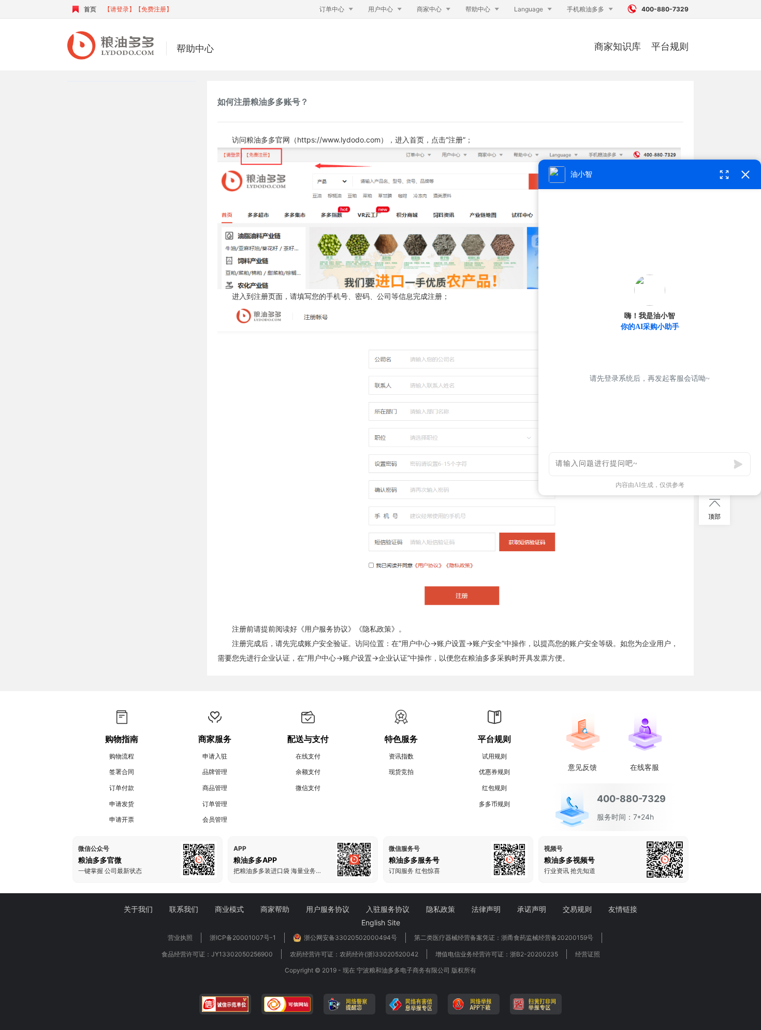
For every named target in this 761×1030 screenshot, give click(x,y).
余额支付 (308, 772)
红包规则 (494, 788)
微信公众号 (93, 849)
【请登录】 (119, 9)
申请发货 (121, 804)
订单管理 (214, 804)
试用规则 (494, 756)
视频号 (553, 849)
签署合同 (121, 772)
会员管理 (214, 819)
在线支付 (308, 756)
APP (239, 849)
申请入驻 (214, 756)
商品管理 (214, 788)
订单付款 (121, 788)
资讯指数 (401, 756)
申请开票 (121, 819)
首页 (90, 9)
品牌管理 (214, 772)
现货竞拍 (401, 772)
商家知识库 (617, 46)
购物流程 (121, 756)
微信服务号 (404, 849)
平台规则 (670, 46)
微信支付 (308, 788)
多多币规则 (494, 804)
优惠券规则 (494, 772)
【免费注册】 (153, 9)
